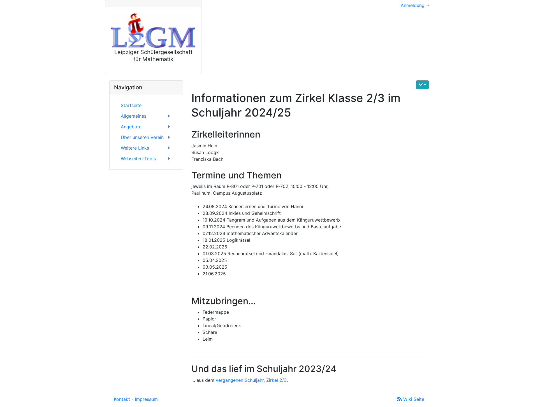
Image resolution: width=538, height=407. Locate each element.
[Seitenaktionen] (422, 84)
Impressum (146, 399)
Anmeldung (413, 5)
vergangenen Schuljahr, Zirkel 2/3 (251, 380)
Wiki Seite (413, 399)
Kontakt (122, 399)
